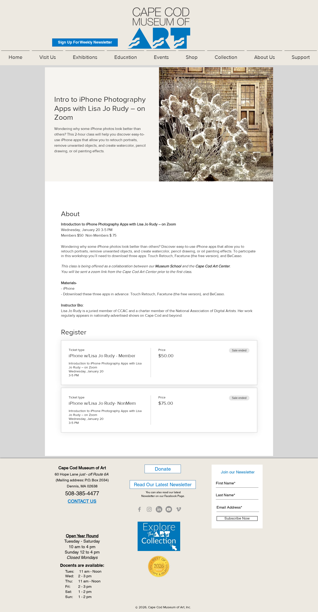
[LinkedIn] (159, 509)
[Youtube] (169, 509)
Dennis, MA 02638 (82, 486)
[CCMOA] (139, 509)
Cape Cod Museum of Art (82, 467)
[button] (85, 55)
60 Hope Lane (82, 474)
